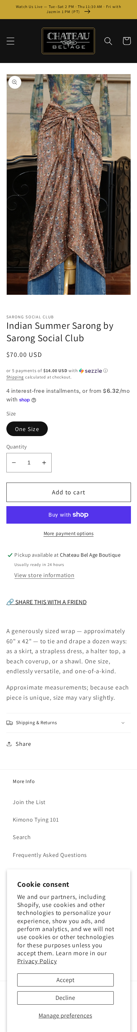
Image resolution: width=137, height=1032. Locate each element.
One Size (27, 429)
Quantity (16, 446)
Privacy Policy (37, 961)
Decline (65, 997)
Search (22, 837)
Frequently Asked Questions (50, 855)
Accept (65, 980)
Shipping (15, 377)
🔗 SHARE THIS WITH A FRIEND (46, 602)
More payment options (69, 533)
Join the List (29, 802)
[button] (10, 41)
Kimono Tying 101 (36, 819)
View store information (44, 575)
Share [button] (23, 743)
